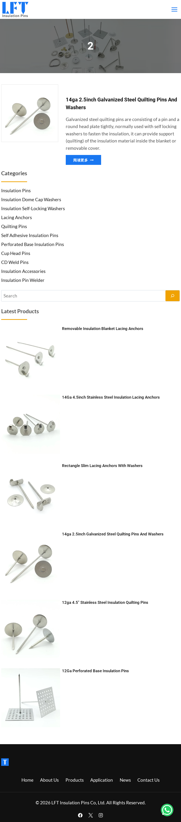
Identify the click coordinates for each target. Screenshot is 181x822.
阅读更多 (87, 161)
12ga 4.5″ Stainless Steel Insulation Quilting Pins (105, 602)
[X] (90, 815)
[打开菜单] (174, 9)
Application (101, 780)
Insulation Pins (16, 190)
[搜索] (172, 295)
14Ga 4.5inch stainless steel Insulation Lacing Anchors (111, 397)
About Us (49, 780)
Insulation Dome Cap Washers (31, 199)
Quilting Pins (14, 226)
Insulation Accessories (23, 271)
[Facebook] (80, 815)
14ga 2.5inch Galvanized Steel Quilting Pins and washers (113, 534)
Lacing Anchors (16, 217)
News (125, 780)
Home (27, 780)
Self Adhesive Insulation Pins (29, 235)
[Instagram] (100, 815)
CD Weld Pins (15, 262)
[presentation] (29, 113)
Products (75, 780)
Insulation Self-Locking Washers (33, 208)
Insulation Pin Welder (23, 280)
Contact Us (148, 780)
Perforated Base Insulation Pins (32, 244)
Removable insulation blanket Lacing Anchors (102, 328)
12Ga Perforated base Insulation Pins (95, 670)
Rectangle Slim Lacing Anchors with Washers (102, 465)
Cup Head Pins (15, 253)
